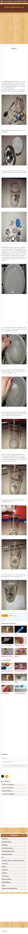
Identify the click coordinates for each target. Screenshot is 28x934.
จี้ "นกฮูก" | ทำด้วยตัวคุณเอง (8, 784)
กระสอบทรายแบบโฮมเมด (8, 787)
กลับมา (5, 615)
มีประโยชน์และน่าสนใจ (7, 854)
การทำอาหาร (5, 863)
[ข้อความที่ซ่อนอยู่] (26, 765)
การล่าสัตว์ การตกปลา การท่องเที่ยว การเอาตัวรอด (13, 860)
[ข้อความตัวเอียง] (6, 765)
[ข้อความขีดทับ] (11, 765)
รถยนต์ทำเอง (5, 838)
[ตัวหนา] (4, 765)
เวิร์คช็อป (4, 866)
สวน (3, 857)
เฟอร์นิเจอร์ (4, 873)
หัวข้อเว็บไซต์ (14, 835)
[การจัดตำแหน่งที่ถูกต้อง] (18, 765)
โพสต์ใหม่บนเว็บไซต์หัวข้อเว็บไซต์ (9, 888)
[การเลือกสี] (23, 765)
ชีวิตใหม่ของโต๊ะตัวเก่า (7, 790)
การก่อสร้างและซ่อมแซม (7, 848)
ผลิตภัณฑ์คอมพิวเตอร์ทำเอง (8, 851)
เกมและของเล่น (5, 876)
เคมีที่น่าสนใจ (5, 845)
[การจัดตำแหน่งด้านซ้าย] (13, 765)
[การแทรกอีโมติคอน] (21, 765)
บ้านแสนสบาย (5, 869)
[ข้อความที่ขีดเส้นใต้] (8, 765)
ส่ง (6, 776)
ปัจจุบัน (3, 885)
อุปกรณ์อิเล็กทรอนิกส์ (6, 842)
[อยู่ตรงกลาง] (16, 765)
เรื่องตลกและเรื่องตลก (6, 879)
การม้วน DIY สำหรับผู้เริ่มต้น (8, 794)
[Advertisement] (14, 28)
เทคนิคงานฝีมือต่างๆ (6, 882)
